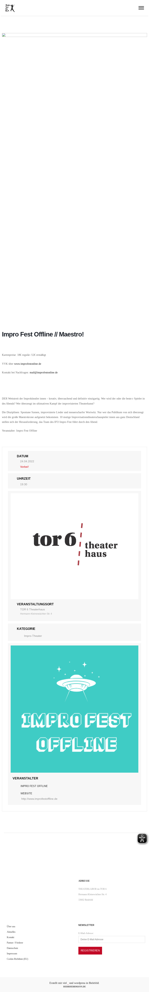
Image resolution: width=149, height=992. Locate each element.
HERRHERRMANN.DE (74, 986)
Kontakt (10, 937)
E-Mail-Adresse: (86, 933)
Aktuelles (11, 932)
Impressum (12, 953)
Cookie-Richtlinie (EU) (17, 959)
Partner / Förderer (15, 942)
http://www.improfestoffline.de (39, 798)
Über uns (11, 926)
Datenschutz (12, 948)
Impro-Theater (33, 635)
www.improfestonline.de (27, 363)
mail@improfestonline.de (44, 372)
